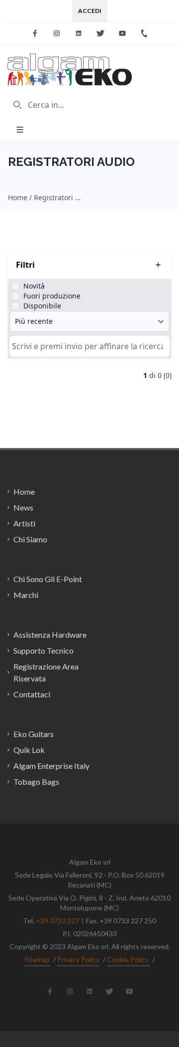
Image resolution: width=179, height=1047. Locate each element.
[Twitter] (100, 33)
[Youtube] (122, 33)
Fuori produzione (52, 295)
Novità (34, 286)
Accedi (89, 10)
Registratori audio (59, 197)
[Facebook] (35, 33)
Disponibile (42, 305)
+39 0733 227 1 (60, 920)
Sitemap (37, 959)
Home (17, 197)
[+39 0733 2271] (144, 33)
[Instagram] (57, 33)
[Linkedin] (79, 33)
